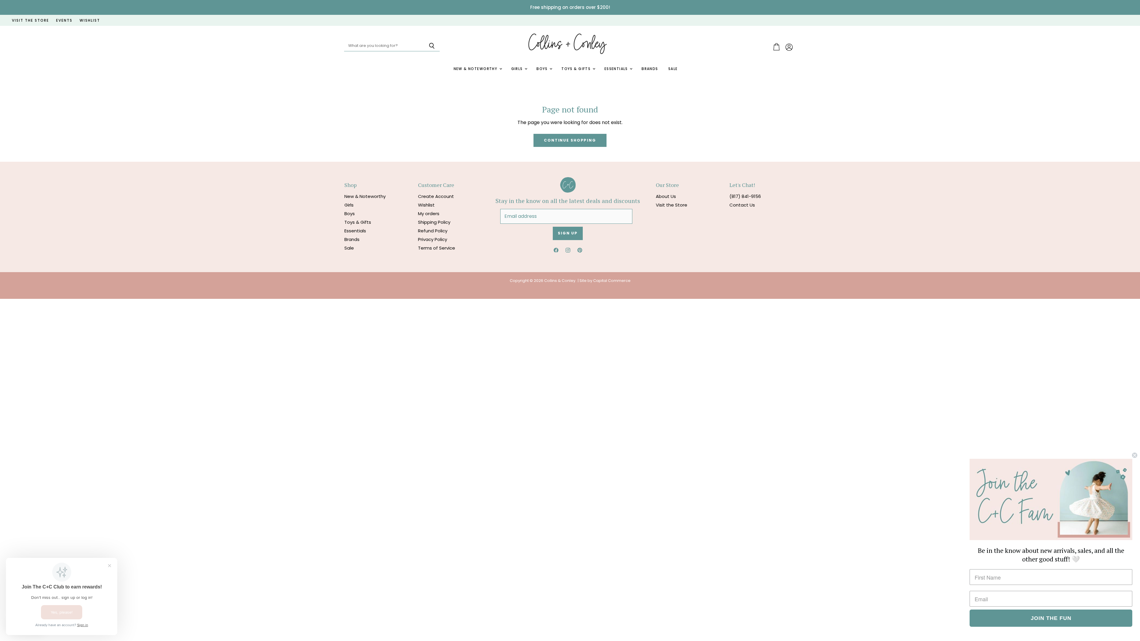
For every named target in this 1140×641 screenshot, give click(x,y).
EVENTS (64, 20)
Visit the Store (671, 205)
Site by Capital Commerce (605, 280)
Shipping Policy (434, 222)
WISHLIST (90, 20)
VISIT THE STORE (30, 20)
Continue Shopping (570, 140)
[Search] (432, 46)
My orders (428, 213)
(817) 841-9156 (745, 196)
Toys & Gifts (576, 68)
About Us (666, 196)
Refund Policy (432, 231)
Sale (673, 68)
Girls (517, 68)
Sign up (568, 233)
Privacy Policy (432, 239)
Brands (650, 68)
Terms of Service (436, 248)
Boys (542, 68)
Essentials (616, 68)
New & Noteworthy (476, 68)
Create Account (436, 196)
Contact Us (742, 205)
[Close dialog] (1135, 455)
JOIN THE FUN (1051, 618)
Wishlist (426, 205)
